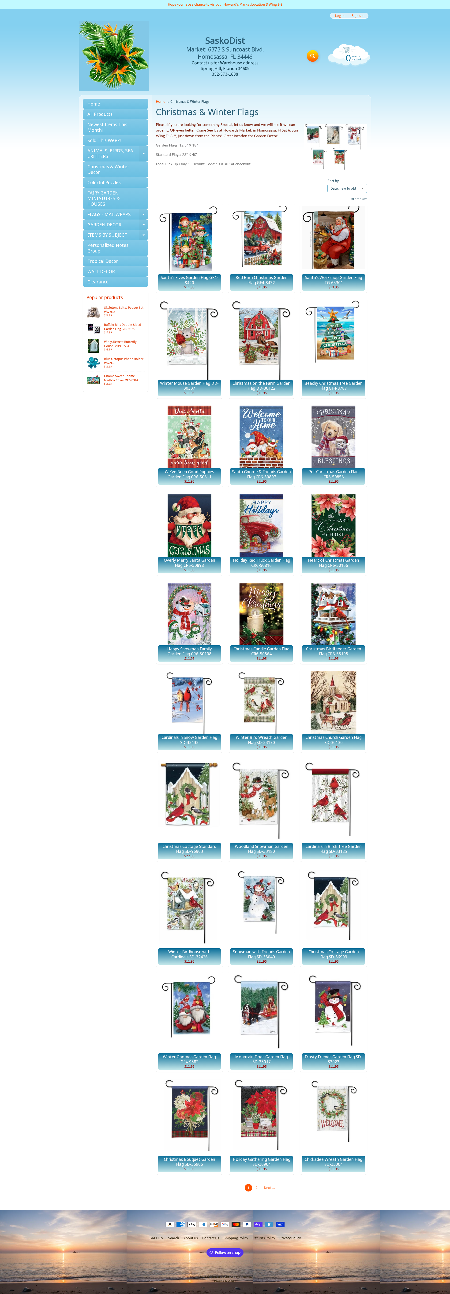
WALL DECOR (101, 271)
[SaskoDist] (114, 56)
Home (93, 104)
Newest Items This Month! (107, 127)
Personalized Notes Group (107, 248)
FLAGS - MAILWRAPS (117, 215)
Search (173, 1238)
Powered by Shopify (225, 1281)
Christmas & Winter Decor (108, 169)
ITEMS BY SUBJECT (117, 236)
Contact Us (210, 1238)
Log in (340, 16)
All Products (99, 114)
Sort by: (333, 180)
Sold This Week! (104, 140)
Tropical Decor (102, 261)
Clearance (98, 282)
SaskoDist (223, 1277)
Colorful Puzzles (104, 182)
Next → (269, 1187)
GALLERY (157, 1238)
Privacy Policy (290, 1238)
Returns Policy (263, 1238)
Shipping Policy (236, 1238)
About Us (191, 1238)
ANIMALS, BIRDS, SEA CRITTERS (117, 153)
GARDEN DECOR (117, 225)
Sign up (358, 16)
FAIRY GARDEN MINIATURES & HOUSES (103, 198)
